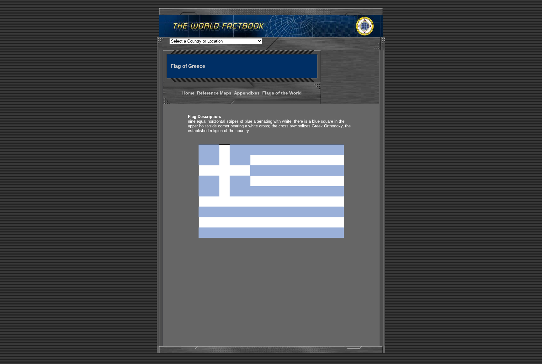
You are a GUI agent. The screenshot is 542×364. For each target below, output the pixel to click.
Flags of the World (282, 92)
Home (188, 92)
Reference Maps (214, 92)
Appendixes (247, 92)
